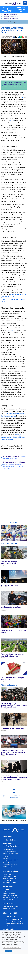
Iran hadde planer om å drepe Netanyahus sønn (11, 608)
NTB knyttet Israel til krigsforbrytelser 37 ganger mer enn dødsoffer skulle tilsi (14, 705)
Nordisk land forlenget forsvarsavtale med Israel (10, 563)
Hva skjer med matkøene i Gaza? (12, 729)
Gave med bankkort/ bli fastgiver (15, 918)
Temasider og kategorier (9, 878)
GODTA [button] (8, 951)
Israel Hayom (11, 330)
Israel (12, 120)
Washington (7, 468)
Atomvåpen (11, 464)
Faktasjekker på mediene (9, 882)
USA (20, 466)
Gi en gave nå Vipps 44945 (7, 9)
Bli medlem (6, 889)
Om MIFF (5, 891)
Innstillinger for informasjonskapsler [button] (12, 947)
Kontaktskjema (11, 840)
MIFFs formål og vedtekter (10, 895)
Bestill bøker (14, 522)
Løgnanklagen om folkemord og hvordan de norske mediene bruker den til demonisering (13, 752)
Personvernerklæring (8, 899)
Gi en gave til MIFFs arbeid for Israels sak (14, 797)
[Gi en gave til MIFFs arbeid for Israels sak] (14, 791)
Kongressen (14, 466)
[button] (23, 37)
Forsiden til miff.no (8, 874)
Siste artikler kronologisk (9, 876)
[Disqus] (14, 494)
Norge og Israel (7, 880)
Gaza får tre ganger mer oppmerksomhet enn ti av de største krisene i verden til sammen (14, 778)
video (23, 466)
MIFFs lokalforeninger (9, 893)
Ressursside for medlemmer (10, 897)
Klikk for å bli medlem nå (21, 9)
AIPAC (5, 464)
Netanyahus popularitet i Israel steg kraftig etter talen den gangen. (13, 437)
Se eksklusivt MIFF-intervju (11, 585)
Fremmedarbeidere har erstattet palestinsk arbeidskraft (12, 655)
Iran (21, 97)
